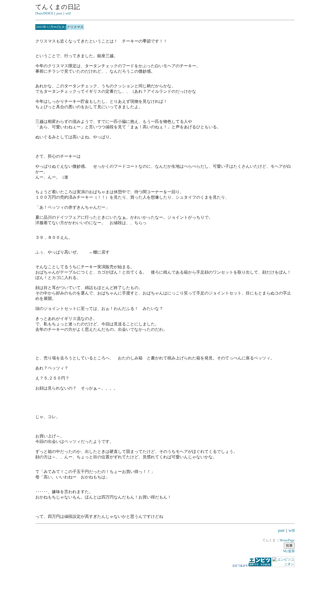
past (59, 13)
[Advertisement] (165, 576)
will (68, 13)
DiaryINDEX (44, 13)
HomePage (287, 540)
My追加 (289, 551)
